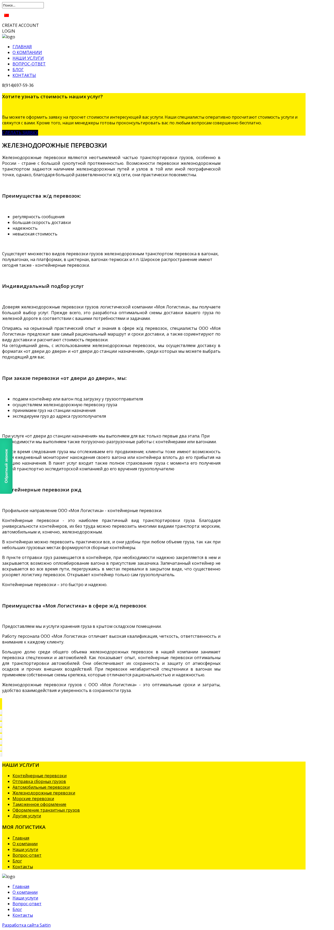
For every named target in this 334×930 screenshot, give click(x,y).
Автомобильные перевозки (41, 787)
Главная (22, 47)
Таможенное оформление (39, 804)
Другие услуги (27, 816)
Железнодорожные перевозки (44, 793)
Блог (18, 69)
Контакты (24, 75)
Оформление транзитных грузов (46, 810)
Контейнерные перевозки (40, 776)
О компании (27, 52)
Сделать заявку (20, 133)
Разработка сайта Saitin (26, 925)
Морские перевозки (33, 798)
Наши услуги (28, 58)
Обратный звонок (6, 466)
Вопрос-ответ (29, 64)
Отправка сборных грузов (39, 781)
